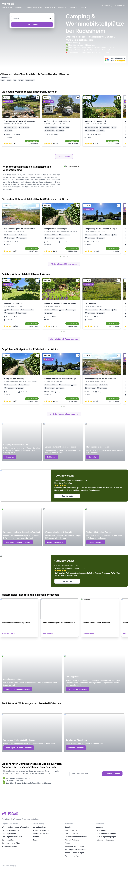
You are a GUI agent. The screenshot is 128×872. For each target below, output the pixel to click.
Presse (35, 840)
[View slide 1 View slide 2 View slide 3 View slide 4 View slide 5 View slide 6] (102, 106)
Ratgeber (73, 7)
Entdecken (18, 7)
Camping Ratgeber (9, 833)
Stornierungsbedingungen (106, 837)
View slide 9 (12, 116)
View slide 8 (11, 116)
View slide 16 (20, 116)
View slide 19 (24, 116)
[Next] (38, 106)
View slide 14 (18, 116)
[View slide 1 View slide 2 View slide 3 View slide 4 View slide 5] (102, 289)
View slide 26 (32, 116)
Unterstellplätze (50, 7)
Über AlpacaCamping (41, 830)
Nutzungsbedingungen (105, 840)
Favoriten (84, 7)
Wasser (21, 80)
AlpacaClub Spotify (9, 846)
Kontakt (36, 837)
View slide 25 (31, 116)
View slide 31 (38, 116)
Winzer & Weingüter (72, 840)
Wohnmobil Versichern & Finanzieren (16, 827)
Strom (9, 80)
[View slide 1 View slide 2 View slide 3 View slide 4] (61, 106)
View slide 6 (8, 116)
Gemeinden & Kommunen (74, 846)
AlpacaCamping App (41, 833)
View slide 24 (30, 116)
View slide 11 (14, 116)
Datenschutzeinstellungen (106, 833)
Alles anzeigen (32, 25)
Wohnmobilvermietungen (74, 853)
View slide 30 (37, 116)
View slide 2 (60, 116)
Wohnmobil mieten (72, 856)
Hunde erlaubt (30, 80)
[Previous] (3, 106)
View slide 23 (29, 116)
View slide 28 (35, 116)
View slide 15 (19, 116)
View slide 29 (36, 116)
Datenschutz (101, 830)
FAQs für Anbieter (71, 833)
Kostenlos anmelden (112, 774)
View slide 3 (5, 116)
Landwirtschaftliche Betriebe (76, 837)
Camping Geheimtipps (10, 830)
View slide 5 (7, 116)
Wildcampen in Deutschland (75, 849)
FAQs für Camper (71, 830)
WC (15, 80)
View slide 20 (25, 116)
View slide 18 (23, 116)
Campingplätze (7, 7)
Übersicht (68, 827)
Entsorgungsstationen (34, 7)
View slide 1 (2, 116)
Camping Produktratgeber (12, 837)
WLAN (2, 80)
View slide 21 (26, 116)
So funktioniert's (39, 827)
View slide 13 (17, 116)
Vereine (67, 843)
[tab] (60, 256)
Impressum (100, 827)
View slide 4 (6, 116)
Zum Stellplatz (67, 496)
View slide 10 (13, 116)
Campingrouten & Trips (11, 843)
